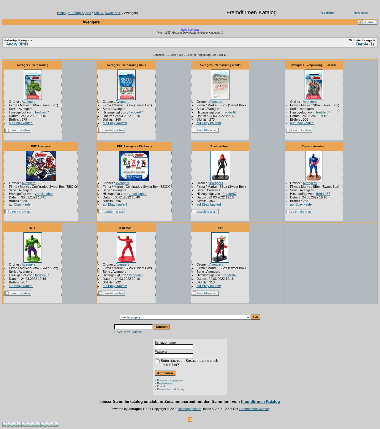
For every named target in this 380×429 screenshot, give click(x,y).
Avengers (29, 101)
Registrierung (165, 383)
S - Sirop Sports (79, 13)
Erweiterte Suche (128, 332)
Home (61, 13)
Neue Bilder (361, 12)
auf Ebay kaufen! (21, 123)
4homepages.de (189, 409)
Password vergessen (170, 380)
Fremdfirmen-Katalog (260, 401)
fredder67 (42, 112)
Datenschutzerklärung (170, 389)
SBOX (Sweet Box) (107, 13)
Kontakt (162, 386)
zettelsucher (44, 193)
